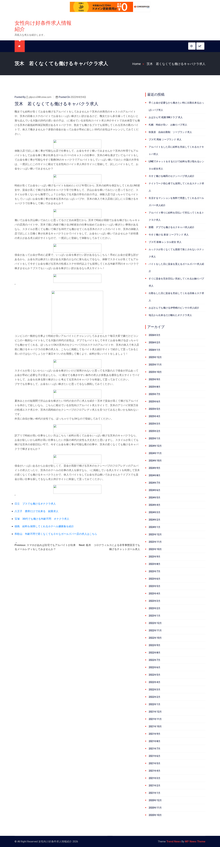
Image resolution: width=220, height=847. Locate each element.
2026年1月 (154, 349)
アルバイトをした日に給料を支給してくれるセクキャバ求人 (176, 150)
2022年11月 (155, 630)
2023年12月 (155, 534)
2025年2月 (154, 431)
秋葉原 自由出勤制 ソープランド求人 (170, 132)
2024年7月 (154, 482)
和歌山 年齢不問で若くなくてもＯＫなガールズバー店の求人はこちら (56, 533)
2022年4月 (154, 682)
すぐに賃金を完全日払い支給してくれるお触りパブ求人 (176, 282)
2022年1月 (154, 704)
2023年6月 (154, 578)
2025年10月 (155, 372)
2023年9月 (154, 556)
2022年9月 (154, 645)
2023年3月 (154, 601)
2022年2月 (154, 697)
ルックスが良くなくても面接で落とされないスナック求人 (176, 253)
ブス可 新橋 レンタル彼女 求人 (165, 242)
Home (136, 64)
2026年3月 (154, 335)
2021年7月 (154, 748)
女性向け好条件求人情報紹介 (43, 26)
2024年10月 (155, 460)
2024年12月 (155, 445)
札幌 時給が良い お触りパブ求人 (168, 124)
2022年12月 (155, 623)
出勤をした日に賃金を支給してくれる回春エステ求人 (176, 297)
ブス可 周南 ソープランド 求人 (165, 139)
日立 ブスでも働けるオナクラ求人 (35, 503)
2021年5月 (154, 763)
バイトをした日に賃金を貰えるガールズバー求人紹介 (176, 268)
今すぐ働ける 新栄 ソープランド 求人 (169, 234)
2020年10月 (155, 815)
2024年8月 (154, 475)
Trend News (173, 841)
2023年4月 (154, 593)
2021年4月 (154, 770)
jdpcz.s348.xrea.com (40, 97)
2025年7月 (154, 394)
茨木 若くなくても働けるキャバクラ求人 (176, 64)
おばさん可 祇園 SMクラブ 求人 (166, 117)
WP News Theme (195, 841)
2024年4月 (154, 505)
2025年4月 (154, 416)
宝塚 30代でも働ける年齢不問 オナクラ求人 (42, 518)
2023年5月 (154, 586)
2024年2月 (154, 519)
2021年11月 (155, 719)
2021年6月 (154, 756)
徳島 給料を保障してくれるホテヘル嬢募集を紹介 (44, 526)
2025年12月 (155, 357)
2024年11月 (155, 453)
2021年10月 (155, 726)
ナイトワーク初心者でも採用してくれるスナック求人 (176, 187)
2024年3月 (154, 512)
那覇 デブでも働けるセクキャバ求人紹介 (171, 227)
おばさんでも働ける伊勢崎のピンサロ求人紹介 (174, 307)
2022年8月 (154, 652)
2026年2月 (154, 342)
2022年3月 (154, 689)
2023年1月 (154, 615)
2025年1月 (154, 438)
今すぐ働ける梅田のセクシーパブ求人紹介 (171, 176)
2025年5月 (154, 409)
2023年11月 (155, 541)
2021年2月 (154, 785)
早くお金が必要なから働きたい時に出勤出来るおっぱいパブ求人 (176, 106)
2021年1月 (154, 793)
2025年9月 (154, 379)
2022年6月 (154, 667)
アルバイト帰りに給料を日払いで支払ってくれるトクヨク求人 (176, 216)
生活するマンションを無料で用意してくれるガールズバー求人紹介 (176, 202)
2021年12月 (155, 711)
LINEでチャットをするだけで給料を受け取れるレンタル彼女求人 (176, 165)
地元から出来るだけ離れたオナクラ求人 (170, 315)
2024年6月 (154, 490)
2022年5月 (154, 674)
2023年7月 (154, 571)
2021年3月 (154, 778)
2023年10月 (155, 549)
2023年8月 (154, 564)
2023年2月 (154, 608)
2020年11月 (155, 807)
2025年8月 (154, 386)
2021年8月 (154, 741)
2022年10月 (155, 637)
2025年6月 (154, 401)
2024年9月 (154, 468)
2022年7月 (154, 660)
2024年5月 (154, 497)
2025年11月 (155, 364)
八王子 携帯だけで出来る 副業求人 (36, 511)
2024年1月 (154, 527)
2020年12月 (155, 800)
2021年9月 (154, 733)
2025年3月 (154, 423)
